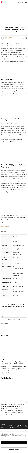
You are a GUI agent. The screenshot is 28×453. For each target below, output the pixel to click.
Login (2, 316)
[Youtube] (21, 426)
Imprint (10, 425)
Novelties (14, 25)
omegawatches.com (6, 226)
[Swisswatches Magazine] (6, 2)
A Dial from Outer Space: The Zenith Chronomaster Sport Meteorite (12, 405)
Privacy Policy (12, 427)
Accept (14, 442)
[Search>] (18, 2)
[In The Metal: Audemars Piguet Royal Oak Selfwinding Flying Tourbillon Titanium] (14, 349)
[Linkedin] (26, 426)
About (2, 427)
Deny (14, 446)
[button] (26, 430)
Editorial (3, 359)
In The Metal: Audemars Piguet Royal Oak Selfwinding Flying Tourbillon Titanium (13, 363)
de (23, 2)
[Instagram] (18, 426)
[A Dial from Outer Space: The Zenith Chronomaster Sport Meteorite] (14, 391)
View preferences (14, 449)
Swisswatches (8, 37)
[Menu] (26, 2)
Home (3, 305)
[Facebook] (23, 426)
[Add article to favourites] (23, 38)
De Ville (10, 301)
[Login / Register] (20, 2)
